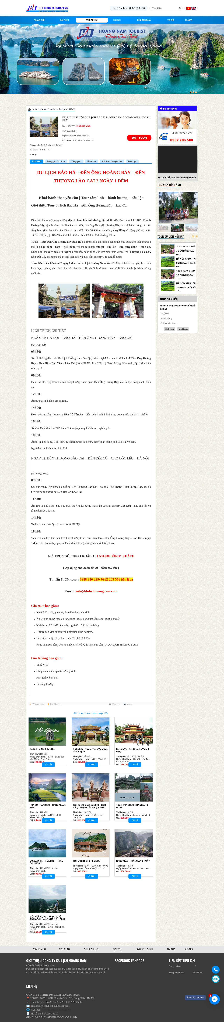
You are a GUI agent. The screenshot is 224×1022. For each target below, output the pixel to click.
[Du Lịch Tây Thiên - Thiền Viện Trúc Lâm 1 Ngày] (90, 731)
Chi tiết (48, 764)
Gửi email (116, 704)
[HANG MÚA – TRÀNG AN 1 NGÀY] (134, 843)
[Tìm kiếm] (180, 8)
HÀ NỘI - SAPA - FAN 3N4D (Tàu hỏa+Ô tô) (186, 263)
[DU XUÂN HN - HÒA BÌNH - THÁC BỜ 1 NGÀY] (47, 843)
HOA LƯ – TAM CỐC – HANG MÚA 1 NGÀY (48, 806)
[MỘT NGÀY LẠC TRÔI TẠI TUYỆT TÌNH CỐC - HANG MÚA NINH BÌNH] (47, 899)
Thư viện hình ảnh (169, 185)
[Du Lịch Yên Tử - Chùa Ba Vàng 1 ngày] (134, 731)
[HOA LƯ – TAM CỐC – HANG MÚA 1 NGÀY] (47, 787)
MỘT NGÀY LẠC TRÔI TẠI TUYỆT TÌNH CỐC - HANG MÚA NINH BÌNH (47, 918)
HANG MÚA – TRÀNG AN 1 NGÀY (133, 861)
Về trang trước (38, 704)
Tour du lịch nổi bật (171, 236)
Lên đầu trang (56, 704)
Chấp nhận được (168, 323)
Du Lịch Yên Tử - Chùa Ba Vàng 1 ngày (132, 750)
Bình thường (166, 318)
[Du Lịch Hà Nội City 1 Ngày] (47, 731)
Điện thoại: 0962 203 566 (131, 8)
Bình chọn (169, 329)
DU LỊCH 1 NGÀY (67, 109)
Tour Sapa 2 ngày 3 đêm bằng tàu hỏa (186, 250)
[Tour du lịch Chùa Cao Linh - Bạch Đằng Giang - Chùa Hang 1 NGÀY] (90, 787)
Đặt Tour (139, 137)
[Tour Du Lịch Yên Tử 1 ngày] (90, 843)
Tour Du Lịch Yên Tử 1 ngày (86, 861)
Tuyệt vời (164, 313)
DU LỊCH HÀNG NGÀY (45, 109)
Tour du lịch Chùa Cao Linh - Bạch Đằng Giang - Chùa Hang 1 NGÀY (89, 806)
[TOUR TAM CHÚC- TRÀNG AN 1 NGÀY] (134, 787)
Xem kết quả (183, 329)
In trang (130, 704)
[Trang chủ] (29, 109)
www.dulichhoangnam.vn (56, 1009)
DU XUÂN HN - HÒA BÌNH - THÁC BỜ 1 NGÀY (46, 862)
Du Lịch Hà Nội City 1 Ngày (43, 749)
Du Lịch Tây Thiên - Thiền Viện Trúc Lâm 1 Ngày (90, 750)
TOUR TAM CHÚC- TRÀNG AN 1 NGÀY (132, 806)
